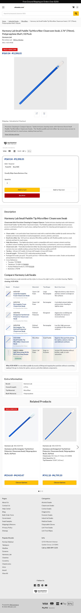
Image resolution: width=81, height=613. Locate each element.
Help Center (6, 509)
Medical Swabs (47, 521)
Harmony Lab (6, 554)
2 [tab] (40, 491)
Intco (4, 567)
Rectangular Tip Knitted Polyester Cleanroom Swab (19, 329)
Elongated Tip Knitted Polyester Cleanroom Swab (21, 317)
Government (6, 518)
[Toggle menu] (3, 7)
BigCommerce (14, 605)
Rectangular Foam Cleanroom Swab (19, 305)
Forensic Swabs (47, 515)
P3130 (31, 266)
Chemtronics (6, 564)
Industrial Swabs (47, 518)
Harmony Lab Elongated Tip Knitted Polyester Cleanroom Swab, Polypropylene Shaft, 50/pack (59, 451)
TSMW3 (25, 264)
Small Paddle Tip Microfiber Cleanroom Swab (21, 342)
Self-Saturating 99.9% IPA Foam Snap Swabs (21, 353)
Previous (3, 447)
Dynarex (5, 551)
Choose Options (21, 482)
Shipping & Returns (9, 524)
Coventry (5, 561)
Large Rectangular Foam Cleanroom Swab (21, 294)
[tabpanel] (21, 447)
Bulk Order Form (8, 515)
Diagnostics (46, 512)
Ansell (4, 570)
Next (78, 447)
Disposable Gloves (48, 524)
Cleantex (5, 558)
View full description (12, 134)
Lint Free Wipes (47, 531)
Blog (4, 512)
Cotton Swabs (46, 509)
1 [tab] (38, 491)
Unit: (9, 164)
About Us (5, 502)
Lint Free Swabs (47, 528)
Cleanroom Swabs (48, 505)
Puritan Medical (7, 542)
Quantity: (8, 179)
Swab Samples (7, 521)
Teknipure (5, 545)
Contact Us (6, 505)
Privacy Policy (7, 528)
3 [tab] (42, 491)
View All (5, 573)
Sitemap (5, 531)
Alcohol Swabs (47, 502)
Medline (5, 548)
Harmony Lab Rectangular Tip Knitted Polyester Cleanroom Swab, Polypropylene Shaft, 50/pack (21, 451)
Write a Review (18, 40)
